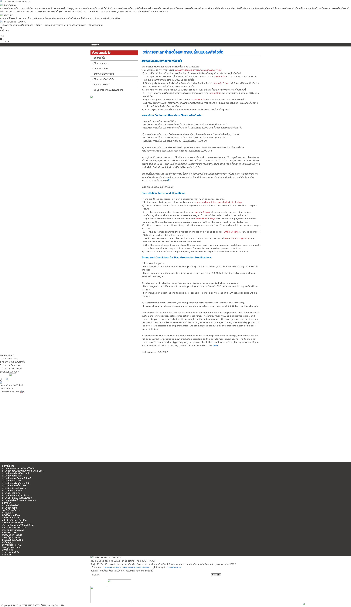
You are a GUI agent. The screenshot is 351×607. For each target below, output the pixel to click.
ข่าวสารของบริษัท (10, 552)
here (215, 345)
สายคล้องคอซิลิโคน (11, 493)
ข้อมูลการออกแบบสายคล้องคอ (109, 90)
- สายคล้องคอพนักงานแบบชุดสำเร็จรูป (43, 11)
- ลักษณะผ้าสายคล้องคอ (55, 18)
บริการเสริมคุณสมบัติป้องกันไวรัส (18, 525)
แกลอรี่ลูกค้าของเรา (11, 537)
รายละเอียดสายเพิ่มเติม (14, 21)
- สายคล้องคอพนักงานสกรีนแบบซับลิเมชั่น (204, 8)
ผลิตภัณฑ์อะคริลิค (10, 517)
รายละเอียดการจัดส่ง (104, 74)
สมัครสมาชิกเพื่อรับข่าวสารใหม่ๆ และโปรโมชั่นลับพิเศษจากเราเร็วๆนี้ (121, 570)
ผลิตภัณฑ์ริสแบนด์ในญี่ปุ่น (14, 520)
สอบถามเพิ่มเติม (101, 84)
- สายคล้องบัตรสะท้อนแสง (317, 8)
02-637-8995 (127, 567)
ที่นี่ (168, 180)
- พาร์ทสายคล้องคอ (32, 18)
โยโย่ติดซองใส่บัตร (11, 515)
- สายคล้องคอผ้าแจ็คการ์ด (291, 8)
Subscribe (216, 575)
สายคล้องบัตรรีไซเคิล (12, 480)
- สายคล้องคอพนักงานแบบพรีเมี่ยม (17, 8)
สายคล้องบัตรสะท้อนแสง (14, 488)
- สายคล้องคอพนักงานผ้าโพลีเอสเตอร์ (132, 8)
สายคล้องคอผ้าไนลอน (12, 475)
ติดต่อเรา (4, 41)
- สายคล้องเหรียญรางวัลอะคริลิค (115, 11)
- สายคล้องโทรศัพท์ (72, 11)
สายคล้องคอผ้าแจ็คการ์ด (14, 485)
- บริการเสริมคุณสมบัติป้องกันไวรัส (16, 25)
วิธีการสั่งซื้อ (99, 58)
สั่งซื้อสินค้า (5, 30)
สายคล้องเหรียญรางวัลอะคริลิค (17, 498)
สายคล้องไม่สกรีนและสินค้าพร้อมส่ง (19, 500)
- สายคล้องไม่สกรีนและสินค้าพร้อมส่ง (150, 11)
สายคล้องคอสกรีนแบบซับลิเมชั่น (17, 478)
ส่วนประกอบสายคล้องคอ (14, 527)
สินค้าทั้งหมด (9, 5)
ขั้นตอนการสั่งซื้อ (101, 53)
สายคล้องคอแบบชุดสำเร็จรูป (15, 495)
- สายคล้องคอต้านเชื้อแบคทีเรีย (262, 8)
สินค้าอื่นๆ (8, 15)
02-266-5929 (174, 567)
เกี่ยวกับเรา (7, 549)
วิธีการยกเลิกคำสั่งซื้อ (104, 79)
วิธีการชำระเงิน (101, 68)
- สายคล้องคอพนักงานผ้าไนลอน (167, 8)
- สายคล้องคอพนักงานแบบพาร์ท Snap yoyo (56, 8)
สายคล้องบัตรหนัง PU (12, 490)
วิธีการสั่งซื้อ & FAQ (11, 545)
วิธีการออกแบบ (101, 63)
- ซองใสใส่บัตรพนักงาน (11, 18)
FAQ (2, 36)
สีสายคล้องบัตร (9, 532)
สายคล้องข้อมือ (9, 508)
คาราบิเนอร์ (7, 512)
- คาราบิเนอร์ (94, 18)
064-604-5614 (111, 567)
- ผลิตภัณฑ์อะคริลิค (110, 18)
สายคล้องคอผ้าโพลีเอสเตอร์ (15, 473)
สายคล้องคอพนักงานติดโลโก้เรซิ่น (18, 468)
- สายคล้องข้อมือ (90, 11)
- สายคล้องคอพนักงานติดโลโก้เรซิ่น (96, 8)
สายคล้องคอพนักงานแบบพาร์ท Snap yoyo (23, 470)
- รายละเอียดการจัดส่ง (54, 25)
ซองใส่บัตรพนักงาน (11, 510)
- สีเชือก (38, 25)
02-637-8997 (143, 567)
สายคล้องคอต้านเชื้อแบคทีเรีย (16, 483)
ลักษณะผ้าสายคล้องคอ (13, 530)
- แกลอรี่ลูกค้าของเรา (76, 25)
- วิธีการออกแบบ (95, 25)
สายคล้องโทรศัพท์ (10, 505)
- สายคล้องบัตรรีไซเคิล (236, 8)
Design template (11, 547)
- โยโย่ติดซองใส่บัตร (77, 18)
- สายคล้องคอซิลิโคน (14, 11)
